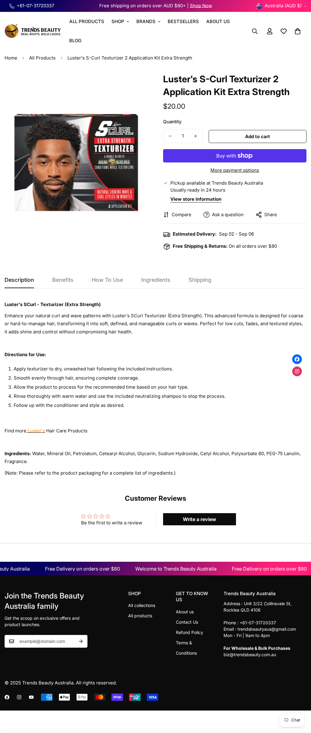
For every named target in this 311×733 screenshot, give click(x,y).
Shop (117, 21)
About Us (218, 21)
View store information (195, 199)
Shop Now (201, 6)
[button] (298, 31)
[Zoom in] (135, 84)
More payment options (234, 170)
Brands (146, 21)
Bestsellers (183, 21)
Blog (75, 40)
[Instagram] (19, 697)
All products (140, 615)
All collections (141, 605)
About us (185, 611)
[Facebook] (7, 697)
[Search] (255, 31)
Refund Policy (189, 632)
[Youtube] (31, 697)
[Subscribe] (80, 641)
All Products (86, 21)
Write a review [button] (199, 519)
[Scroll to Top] (299, 700)
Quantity (172, 121)
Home (11, 58)
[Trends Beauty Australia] (33, 31)
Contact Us (187, 622)
